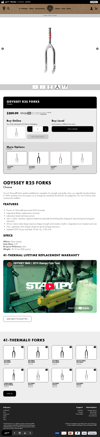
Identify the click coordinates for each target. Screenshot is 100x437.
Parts (31, 9)
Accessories (40, 9)
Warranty (80, 412)
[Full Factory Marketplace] (2, 2)
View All (10, 394)
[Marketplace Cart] (96, 8)
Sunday (69, 425)
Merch (57, 9)
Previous (2, 48)
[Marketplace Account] (91, 8)
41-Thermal (23, 9)
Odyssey (45, 15)
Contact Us (80, 410)
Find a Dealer (72, 129)
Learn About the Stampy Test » (17, 319)
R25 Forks (54, 15)
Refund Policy (93, 412)
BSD (95, 425)
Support (94, 1)
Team (63, 9)
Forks (49, 15)
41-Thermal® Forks (24, 340)
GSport (80, 425)
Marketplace (91, 407)
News (69, 9)
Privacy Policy (93, 414)
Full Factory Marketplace (71, 423)
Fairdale (74, 425)
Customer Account (92, 410)
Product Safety (79, 414)
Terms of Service (93, 416)
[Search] (8, 8)
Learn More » (43, 114)
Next (97, 48)
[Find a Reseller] (4, 8)
